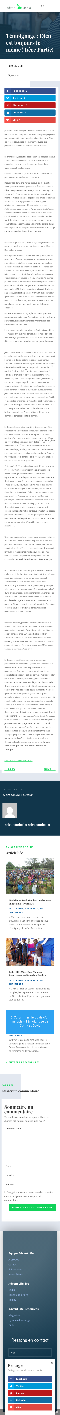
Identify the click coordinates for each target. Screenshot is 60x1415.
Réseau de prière (18, 1295)
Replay (12, 1299)
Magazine (14, 1315)
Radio (11, 1290)
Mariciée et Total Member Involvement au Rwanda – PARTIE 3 (30, 902)
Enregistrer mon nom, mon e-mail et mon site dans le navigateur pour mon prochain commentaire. (28, 1196)
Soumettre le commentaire (32, 1207)
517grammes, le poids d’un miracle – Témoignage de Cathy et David (30, 1021)
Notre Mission (16, 1274)
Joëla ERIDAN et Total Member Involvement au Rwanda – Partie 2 (27, 973)
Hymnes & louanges (20, 1320)
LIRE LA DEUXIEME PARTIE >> (18, 760)
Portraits (13, 75)
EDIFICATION (16, 908)
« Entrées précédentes (23, 1062)
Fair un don (15, 1269)
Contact (12, 1264)
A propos (13, 1259)
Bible (11, 1325)
